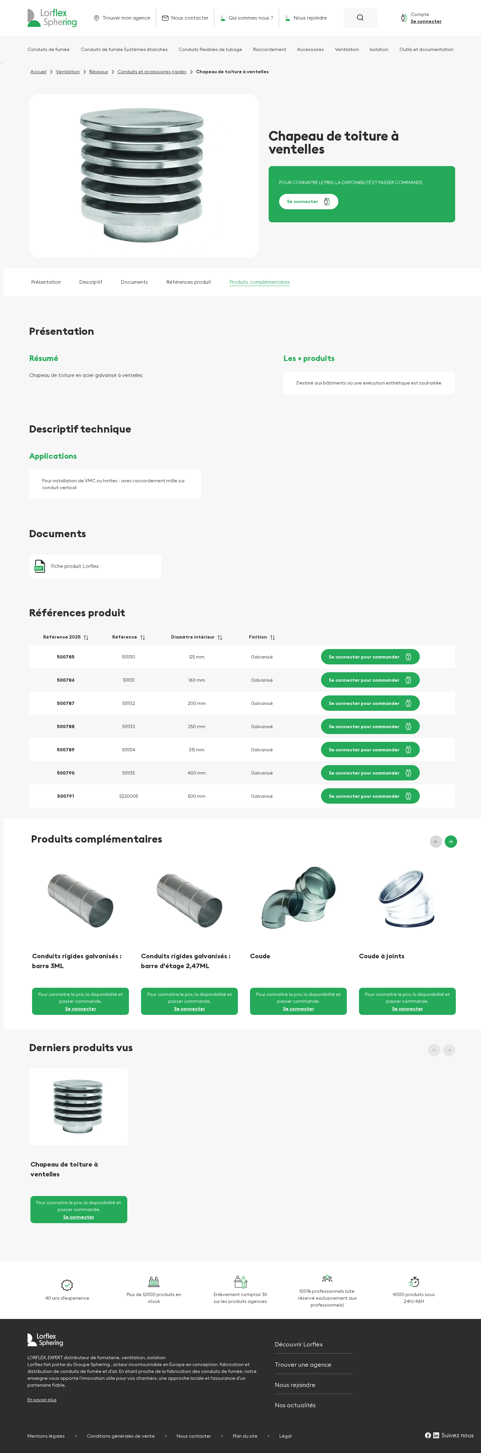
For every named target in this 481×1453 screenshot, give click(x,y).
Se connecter (302, 201)
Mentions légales (46, 1436)
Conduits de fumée (48, 49)
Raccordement (269, 49)
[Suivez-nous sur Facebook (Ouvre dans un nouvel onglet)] (428, 1435)
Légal (285, 1436)
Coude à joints (381, 956)
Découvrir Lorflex (299, 1344)
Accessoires (310, 49)
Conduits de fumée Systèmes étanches (124, 49)
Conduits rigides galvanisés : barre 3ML (76, 961)
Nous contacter (194, 1436)
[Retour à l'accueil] (52, 18)
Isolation (379, 49)
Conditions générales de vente (121, 1436)
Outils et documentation (427, 49)
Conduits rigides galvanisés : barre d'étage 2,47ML (185, 961)
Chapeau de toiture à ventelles (64, 1169)
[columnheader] (65, 639)
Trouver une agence (303, 1364)
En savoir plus (42, 1400)
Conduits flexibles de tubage (210, 49)
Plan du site (245, 1436)
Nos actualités (295, 1404)
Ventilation (347, 49)
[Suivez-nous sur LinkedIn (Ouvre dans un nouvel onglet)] (436, 1435)
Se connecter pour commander (364, 657)
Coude (260, 956)
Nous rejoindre (295, 1384)
